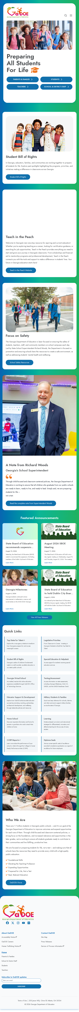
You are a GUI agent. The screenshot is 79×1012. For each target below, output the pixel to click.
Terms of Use (22, 1000)
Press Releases (46, 941)
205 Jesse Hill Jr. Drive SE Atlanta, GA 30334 (45, 1000)
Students (55, 79)
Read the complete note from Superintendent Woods (31, 503)
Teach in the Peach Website (21, 270)
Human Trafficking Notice (10, 946)
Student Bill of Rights (18, 177)
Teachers (21, 87)
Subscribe (21, 986)
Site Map (44, 937)
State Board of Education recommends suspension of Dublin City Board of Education (19, 549)
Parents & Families (21, 79)
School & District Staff (55, 87)
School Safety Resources (19, 362)
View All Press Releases (39, 617)
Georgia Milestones (16, 589)
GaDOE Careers (7, 941)
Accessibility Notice (8, 937)
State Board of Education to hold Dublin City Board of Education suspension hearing (58, 595)
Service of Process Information (52, 946)
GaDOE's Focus (16, 882)
